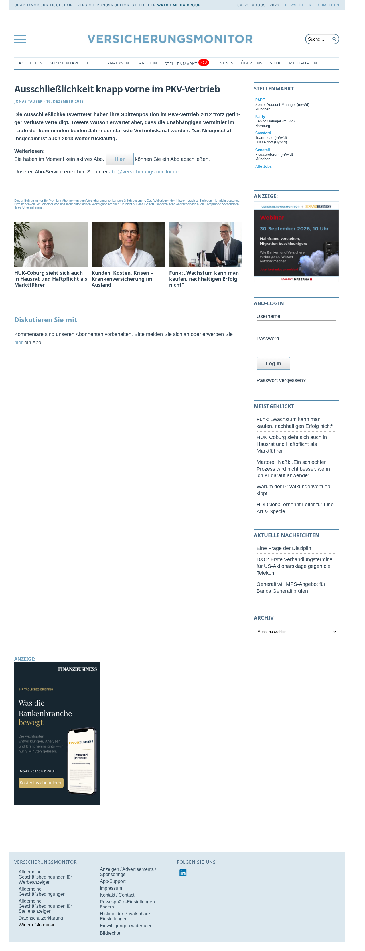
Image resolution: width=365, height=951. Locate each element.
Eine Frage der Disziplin (284, 548)
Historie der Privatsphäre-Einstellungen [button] (125, 916)
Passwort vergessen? (281, 380)
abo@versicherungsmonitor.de (144, 172)
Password (268, 338)
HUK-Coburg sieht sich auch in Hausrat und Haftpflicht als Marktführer (292, 444)
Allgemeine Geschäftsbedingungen (42, 892)
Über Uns (252, 63)
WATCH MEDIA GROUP (179, 5)
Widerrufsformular (36, 924)
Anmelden (328, 5)
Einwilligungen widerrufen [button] (126, 925)
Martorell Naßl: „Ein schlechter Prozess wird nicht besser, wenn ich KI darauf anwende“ (293, 469)
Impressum (111, 888)
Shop (276, 63)
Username (268, 316)
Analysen (118, 63)
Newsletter (298, 5)
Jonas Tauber (28, 101)
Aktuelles (30, 63)
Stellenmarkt (186, 63)
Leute (93, 63)
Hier (120, 159)
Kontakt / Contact (117, 895)
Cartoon (147, 63)
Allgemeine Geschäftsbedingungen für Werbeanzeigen (45, 877)
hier (18, 342)
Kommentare (65, 63)
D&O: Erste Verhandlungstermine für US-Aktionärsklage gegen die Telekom (294, 566)
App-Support (112, 881)
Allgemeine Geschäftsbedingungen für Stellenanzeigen (45, 906)
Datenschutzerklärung (41, 918)
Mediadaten (303, 63)
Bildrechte (110, 933)
